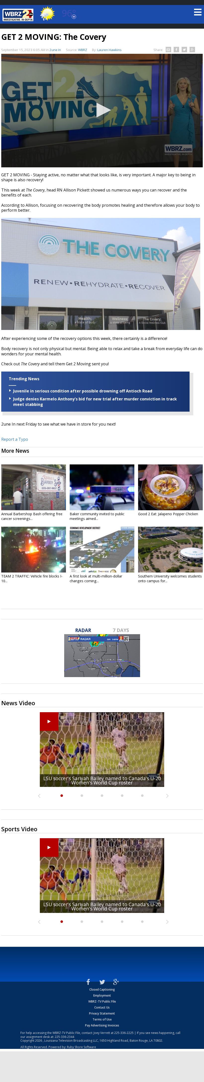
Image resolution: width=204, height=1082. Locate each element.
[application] (102, 110)
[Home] (18, 15)
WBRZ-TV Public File (102, 1001)
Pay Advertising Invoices (102, 1025)
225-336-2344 (64, 1037)
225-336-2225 (124, 1033)
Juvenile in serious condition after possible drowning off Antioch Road (82, 391)
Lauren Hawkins (109, 50)
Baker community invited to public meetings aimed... (97, 516)
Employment (102, 995)
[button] (102, 110)
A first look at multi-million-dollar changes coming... (96, 578)
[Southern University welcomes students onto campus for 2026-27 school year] (170, 550)
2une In (55, 50)
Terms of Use (102, 1019)
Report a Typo (14, 439)
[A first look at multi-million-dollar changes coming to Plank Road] (102, 550)
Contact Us (102, 1007)
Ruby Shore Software (81, 1047)
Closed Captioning (102, 989)
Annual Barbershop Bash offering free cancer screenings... (31, 516)
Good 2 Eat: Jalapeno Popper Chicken (168, 513)
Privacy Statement (102, 1013)
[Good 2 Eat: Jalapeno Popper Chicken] (170, 487)
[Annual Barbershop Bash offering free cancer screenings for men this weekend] (33, 487)
